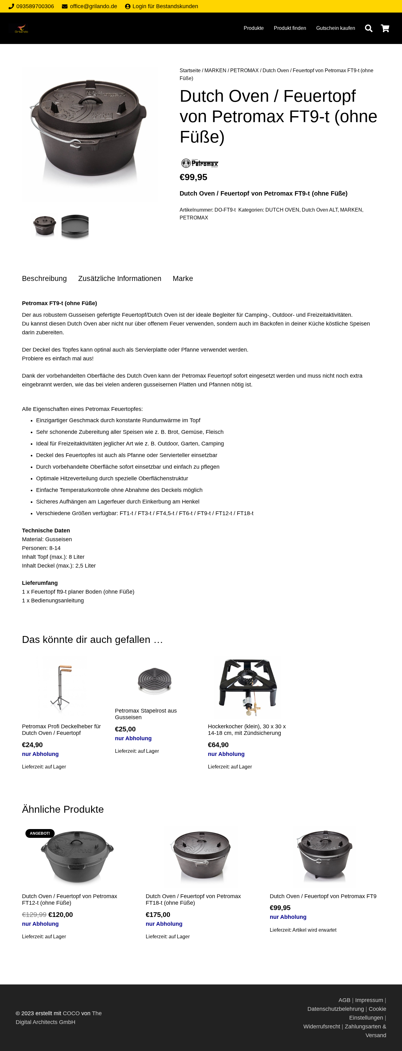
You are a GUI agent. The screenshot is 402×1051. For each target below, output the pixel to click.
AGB (345, 1000)
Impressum (369, 1000)
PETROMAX (244, 70)
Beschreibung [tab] (44, 279)
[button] (368, 28)
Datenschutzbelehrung (335, 1009)
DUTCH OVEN (282, 210)
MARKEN (215, 70)
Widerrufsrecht (321, 1026)
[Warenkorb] (385, 28)
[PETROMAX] (200, 165)
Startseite (190, 70)
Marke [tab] (183, 279)
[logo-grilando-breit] (18, 28)
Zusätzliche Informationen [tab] (119, 279)
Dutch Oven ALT (320, 210)
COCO (71, 1013)
